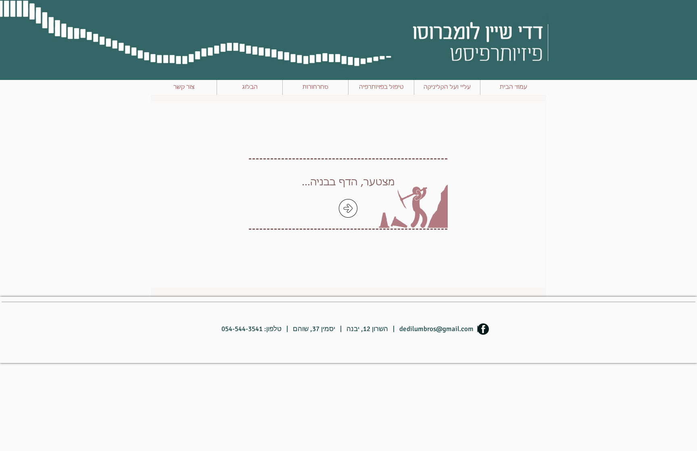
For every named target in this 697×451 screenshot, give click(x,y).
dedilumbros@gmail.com (436, 329)
